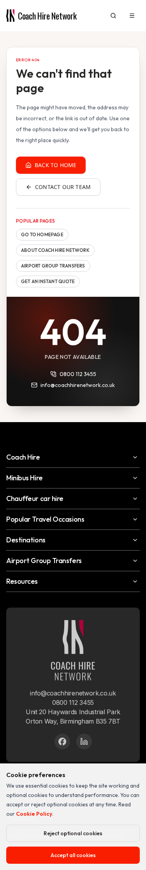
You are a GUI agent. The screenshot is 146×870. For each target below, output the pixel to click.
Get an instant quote (48, 281)
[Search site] (113, 15)
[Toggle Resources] (135, 581)
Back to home (55, 165)
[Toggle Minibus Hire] (135, 478)
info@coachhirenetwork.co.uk (77, 385)
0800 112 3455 (78, 374)
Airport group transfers (53, 266)
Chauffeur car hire (34, 498)
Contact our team (63, 187)
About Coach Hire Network (55, 250)
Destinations (26, 539)
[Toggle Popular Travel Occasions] (135, 519)
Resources (22, 581)
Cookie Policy (34, 813)
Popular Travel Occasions (45, 519)
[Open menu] (132, 15)
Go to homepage (42, 234)
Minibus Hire (24, 477)
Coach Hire (23, 457)
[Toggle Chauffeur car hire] (135, 498)
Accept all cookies (73, 855)
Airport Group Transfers (44, 560)
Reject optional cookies (73, 833)
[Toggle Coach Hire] (135, 457)
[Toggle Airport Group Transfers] (135, 560)
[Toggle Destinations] (135, 540)
